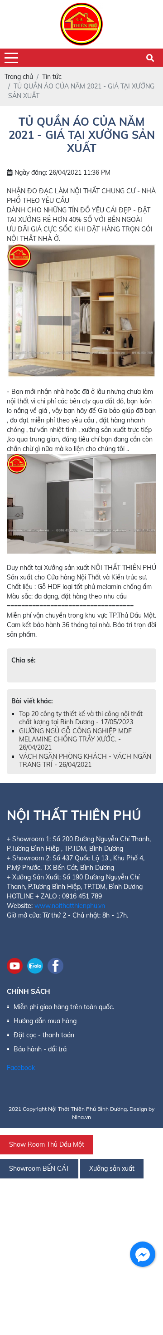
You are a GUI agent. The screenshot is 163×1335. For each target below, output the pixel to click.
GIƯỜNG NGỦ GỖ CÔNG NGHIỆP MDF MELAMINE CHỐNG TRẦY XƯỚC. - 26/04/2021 (75, 739)
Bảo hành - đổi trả (40, 1049)
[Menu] (11, 58)
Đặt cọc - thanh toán (44, 1035)
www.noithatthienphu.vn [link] (69, 906)
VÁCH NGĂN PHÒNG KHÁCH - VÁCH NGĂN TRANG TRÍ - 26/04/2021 (85, 760)
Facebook (21, 1068)
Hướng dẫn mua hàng (45, 1021)
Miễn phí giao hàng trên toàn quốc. (64, 1007)
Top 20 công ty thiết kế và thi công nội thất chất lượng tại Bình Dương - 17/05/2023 (81, 718)
